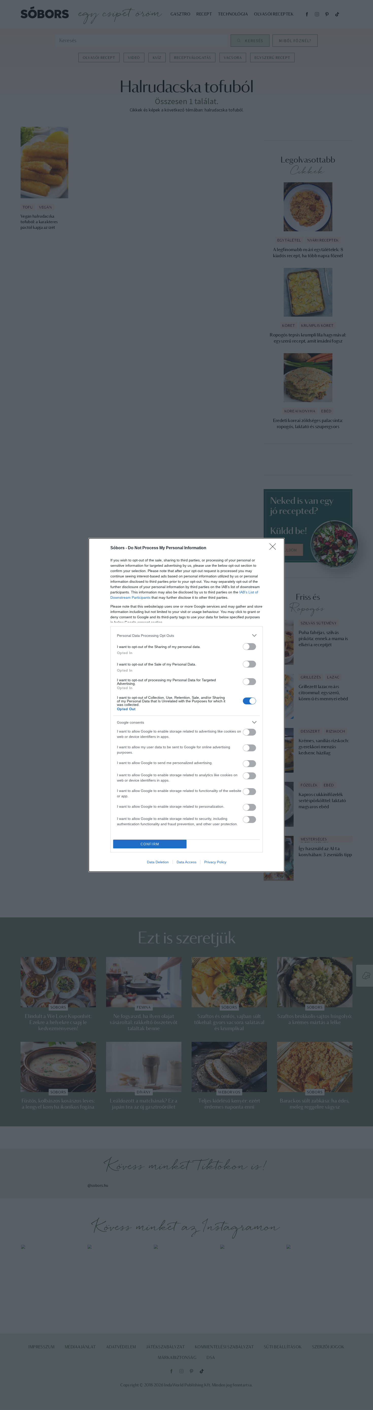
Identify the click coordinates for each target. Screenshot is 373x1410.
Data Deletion (158, 862)
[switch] (249, 646)
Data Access (186, 862)
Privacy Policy (215, 862)
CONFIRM (150, 844)
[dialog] (186, 705)
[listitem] (186, 635)
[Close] (274, 548)
